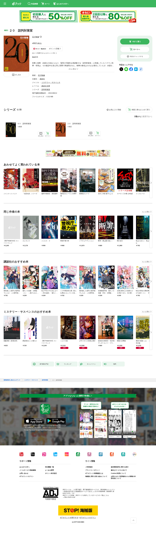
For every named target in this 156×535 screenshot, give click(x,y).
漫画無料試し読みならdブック (12, 380)
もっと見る (146, 212)
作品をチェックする (136, 56)
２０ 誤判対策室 (74, 124)
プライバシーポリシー (92, 470)
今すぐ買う (136, 41)
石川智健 (35, 37)
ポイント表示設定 (51, 473)
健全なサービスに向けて (119, 470)
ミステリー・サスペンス (50, 82)
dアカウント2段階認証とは (94, 473)
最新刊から (147, 116)
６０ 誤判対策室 (24, 124)
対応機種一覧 (49, 467)
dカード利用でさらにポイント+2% (43, 53)
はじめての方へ (25, 467)
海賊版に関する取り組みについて (96, 476)
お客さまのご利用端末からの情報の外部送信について (123, 477)
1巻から (137, 116)
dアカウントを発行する (69, 518)
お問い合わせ (24, 473)
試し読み (18, 75)
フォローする (40, 37)
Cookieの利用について (118, 473)
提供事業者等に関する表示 (119, 467)
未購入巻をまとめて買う (141, 110)
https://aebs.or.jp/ (69, 497)
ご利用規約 (89, 467)
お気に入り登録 (115, 110)
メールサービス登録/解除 (28, 470)
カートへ (136, 49)
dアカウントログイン (27, 476)
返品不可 (35, 57)
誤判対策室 (45, 89)
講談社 (42, 79)
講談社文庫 (45, 86)
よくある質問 (49, 470)
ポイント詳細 (54, 49)
